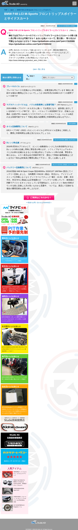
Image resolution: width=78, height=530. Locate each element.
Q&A (12, 10)
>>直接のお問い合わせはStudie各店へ (39, 202)
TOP (5, 10)
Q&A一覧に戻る (39, 69)
